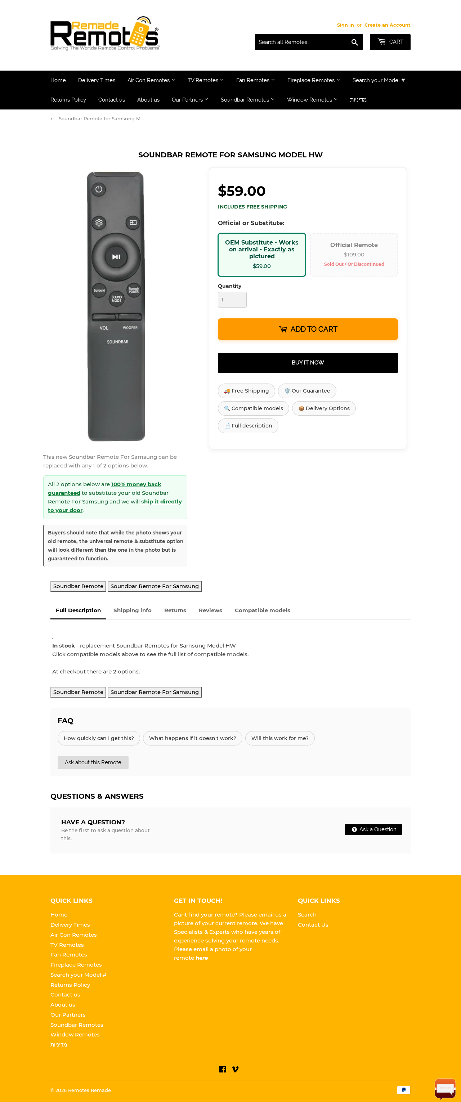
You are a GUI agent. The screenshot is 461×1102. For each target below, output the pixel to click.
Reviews (210, 610)
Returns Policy (68, 100)
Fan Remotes (253, 80)
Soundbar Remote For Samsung (155, 586)
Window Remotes (310, 100)
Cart (395, 42)
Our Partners (188, 100)
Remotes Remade (89, 1090)
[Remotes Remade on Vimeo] (235, 1070)
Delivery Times (96, 80)
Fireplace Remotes (311, 80)
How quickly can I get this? (99, 738)
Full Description (78, 610)
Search (307, 914)
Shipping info (132, 610)
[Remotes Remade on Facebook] (223, 1070)
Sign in (345, 25)
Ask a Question (377, 829)
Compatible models (262, 610)
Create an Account (387, 25)
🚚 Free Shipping (246, 391)
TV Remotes (204, 80)
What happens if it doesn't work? (192, 738)
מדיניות (358, 100)
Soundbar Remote (78, 586)
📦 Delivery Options (324, 408)
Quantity (229, 286)
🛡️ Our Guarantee (307, 391)
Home (58, 80)
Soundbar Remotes (245, 100)
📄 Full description (248, 425)
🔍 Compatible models (253, 408)
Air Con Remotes (149, 80)
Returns (175, 610)
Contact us (111, 100)
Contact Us (313, 924)
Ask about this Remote (93, 762)
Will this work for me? (280, 738)
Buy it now (308, 362)
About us (148, 100)
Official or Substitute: (251, 223)
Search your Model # (379, 80)
